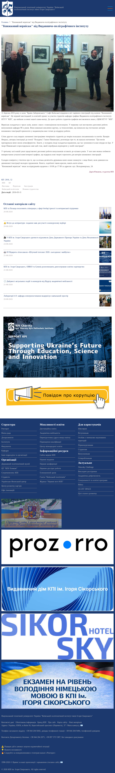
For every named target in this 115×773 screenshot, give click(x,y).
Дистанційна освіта (48, 429)
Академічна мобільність (50, 433)
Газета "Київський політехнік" (53, 477)
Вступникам (83, 433)
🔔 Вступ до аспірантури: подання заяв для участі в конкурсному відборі (35, 223)
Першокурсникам (85, 445)
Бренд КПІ (41, 722)
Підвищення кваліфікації (50, 442)
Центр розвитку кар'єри (11, 486)
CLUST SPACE (84, 489)
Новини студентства (31, 189)
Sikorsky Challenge (86, 467)
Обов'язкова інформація (26, 722)
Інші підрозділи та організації (14, 455)
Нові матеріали (75, 722)
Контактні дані (7, 722)
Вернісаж (16, 186)
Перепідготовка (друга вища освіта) (55, 438)
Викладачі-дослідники (87, 471)
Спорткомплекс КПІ (9, 473)
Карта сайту (62, 722)
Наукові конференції (48, 464)
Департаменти (7, 438)
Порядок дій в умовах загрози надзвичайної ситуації (26, 747)
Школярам (82, 429)
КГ (10, 183)
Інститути (5, 442)
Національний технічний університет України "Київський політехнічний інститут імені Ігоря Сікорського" (39, 8)
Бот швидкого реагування (72, 737)
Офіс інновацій (7, 490)
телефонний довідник (90, 731)
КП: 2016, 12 (6, 180)
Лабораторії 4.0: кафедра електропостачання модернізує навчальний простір (36, 296)
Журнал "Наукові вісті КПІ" (51, 482)
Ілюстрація (28, 186)
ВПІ (3, 183)
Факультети (6, 446)
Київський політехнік (10, 189)
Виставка (5, 186)
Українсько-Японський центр (13, 482)
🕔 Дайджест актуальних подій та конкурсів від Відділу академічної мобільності (38, 281)
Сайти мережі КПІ (47, 455)
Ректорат (5, 429)
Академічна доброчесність (89, 476)
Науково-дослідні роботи (50, 468)
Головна (4, 22)
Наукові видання (47, 460)
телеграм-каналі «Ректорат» (43, 753)
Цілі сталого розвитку (87, 493)
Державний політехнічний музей (15, 464)
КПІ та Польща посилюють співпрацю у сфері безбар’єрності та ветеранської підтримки (41, 208)
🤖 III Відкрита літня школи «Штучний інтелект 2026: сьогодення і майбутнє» (37, 252)
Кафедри (5, 451)
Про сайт (52, 722)
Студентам (82, 449)
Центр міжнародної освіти (51, 446)
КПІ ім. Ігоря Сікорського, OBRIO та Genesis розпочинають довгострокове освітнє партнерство (44, 267)
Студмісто (5, 477)
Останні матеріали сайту (19, 203)
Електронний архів (48, 473)
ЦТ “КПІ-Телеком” (9, 468)
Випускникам (84, 454)
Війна (80, 485)
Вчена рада (6, 433)
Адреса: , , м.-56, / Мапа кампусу (40, 725)
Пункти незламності (13, 750)
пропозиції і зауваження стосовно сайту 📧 (44, 762)
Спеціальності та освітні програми (92, 480)
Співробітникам (85, 458)
